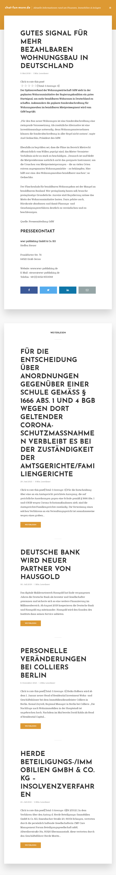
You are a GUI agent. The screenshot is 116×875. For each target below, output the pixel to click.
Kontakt (71, 8)
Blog (60, 8)
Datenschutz (99, 8)
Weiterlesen (30, 525)
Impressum (84, 8)
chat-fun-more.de (17, 7)
